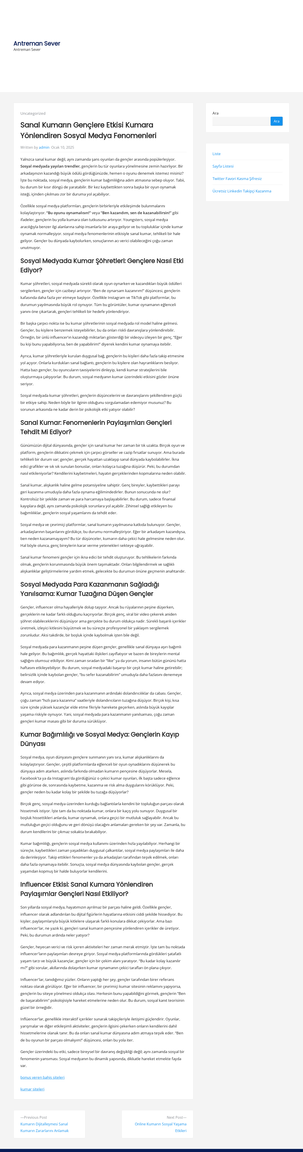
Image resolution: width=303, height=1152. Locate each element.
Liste (216, 153)
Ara (215, 113)
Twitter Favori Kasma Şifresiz (237, 178)
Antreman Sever (37, 43)
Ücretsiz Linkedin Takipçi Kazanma (241, 191)
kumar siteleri (32, 1089)
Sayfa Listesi (223, 166)
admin (44, 147)
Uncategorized (32, 113)
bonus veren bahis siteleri (42, 1077)
